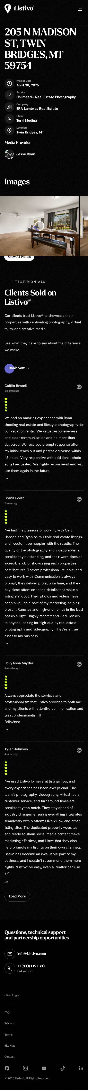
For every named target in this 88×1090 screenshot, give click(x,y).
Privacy (9, 1023)
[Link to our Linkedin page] (81, 1068)
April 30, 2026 (27, 83)
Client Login (12, 995)
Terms (8, 1034)
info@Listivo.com (31, 954)
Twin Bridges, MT (30, 132)
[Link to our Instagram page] (25, 1068)
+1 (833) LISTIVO (31, 969)
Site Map (10, 1045)
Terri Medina (26, 120)
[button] (19, 369)
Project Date (24, 81)
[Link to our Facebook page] (7, 1068)
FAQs (8, 1012)
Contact (10, 1056)
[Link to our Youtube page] (44, 1068)
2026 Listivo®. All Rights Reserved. (27, 1079)
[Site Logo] (19, 9)
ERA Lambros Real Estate (37, 108)
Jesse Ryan (25, 154)
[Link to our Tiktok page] (62, 1068)
